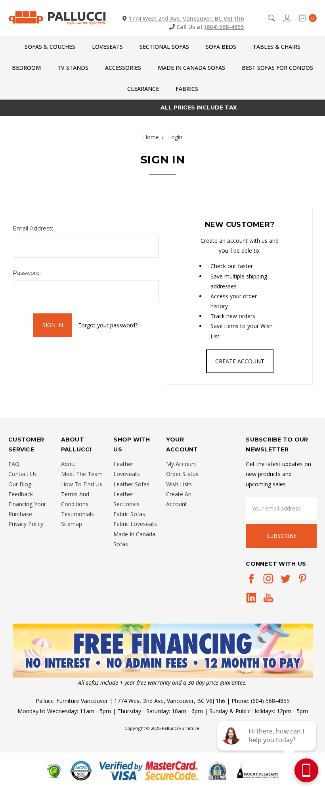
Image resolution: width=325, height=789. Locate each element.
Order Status (182, 474)
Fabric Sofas (129, 514)
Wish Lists (179, 484)
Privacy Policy (25, 524)
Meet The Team (82, 474)
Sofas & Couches (50, 46)
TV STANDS (72, 67)
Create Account (239, 361)
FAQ (13, 464)
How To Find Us (81, 484)
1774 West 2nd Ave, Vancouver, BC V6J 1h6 (186, 18)
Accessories (123, 67)
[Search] (271, 18)
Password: (27, 272)
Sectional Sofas (164, 46)
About (68, 464)
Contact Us (22, 474)
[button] (163, 651)
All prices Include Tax (162, 107)
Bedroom (26, 67)
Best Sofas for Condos (277, 67)
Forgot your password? (108, 325)
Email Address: (33, 228)
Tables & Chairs (276, 46)
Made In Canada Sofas (191, 67)
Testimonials (77, 514)
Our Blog (19, 484)
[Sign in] (286, 18)
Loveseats (107, 46)
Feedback (20, 494)
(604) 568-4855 (224, 27)
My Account (181, 464)
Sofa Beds (221, 46)
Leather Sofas (131, 484)
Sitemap (71, 524)
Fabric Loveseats (135, 524)
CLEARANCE (143, 88)
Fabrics (187, 88)
